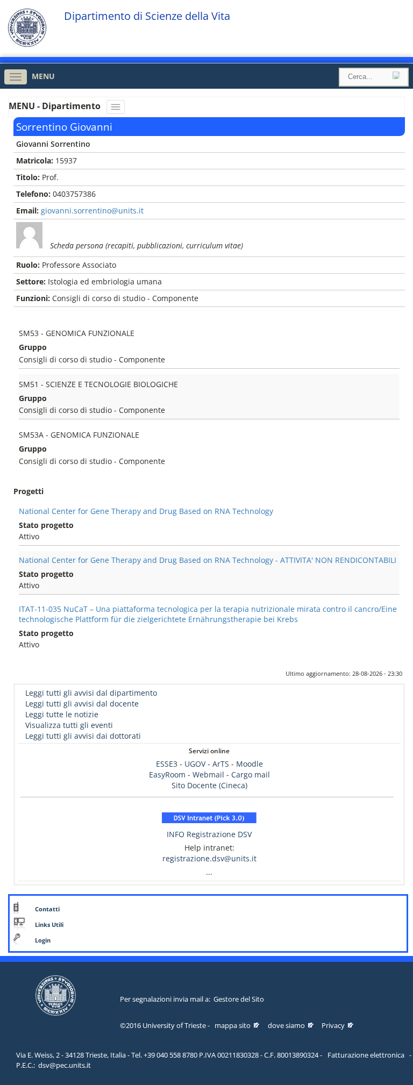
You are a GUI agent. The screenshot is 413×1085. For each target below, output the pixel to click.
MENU (43, 76)
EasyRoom (168, 774)
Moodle (249, 764)
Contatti (47, 909)
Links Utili (49, 925)
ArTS (220, 764)
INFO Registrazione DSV (209, 834)
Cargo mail (250, 774)
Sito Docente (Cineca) (209, 785)
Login (43, 940)
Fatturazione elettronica (365, 1055)
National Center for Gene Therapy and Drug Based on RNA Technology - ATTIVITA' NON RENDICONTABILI (207, 560)
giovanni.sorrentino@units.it (92, 210)
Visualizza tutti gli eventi (69, 725)
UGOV (194, 764)
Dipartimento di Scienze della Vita (147, 16)
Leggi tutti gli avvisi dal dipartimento (91, 693)
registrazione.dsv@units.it (209, 858)
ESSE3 (166, 764)
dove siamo (286, 1025)
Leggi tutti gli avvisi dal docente (82, 703)
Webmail (208, 774)
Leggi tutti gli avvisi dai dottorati (83, 736)
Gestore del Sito (238, 999)
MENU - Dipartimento (56, 106)
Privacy (333, 1025)
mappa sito (233, 1025)
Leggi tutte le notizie (61, 714)
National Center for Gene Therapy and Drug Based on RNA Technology (146, 511)
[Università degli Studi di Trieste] (27, 44)
